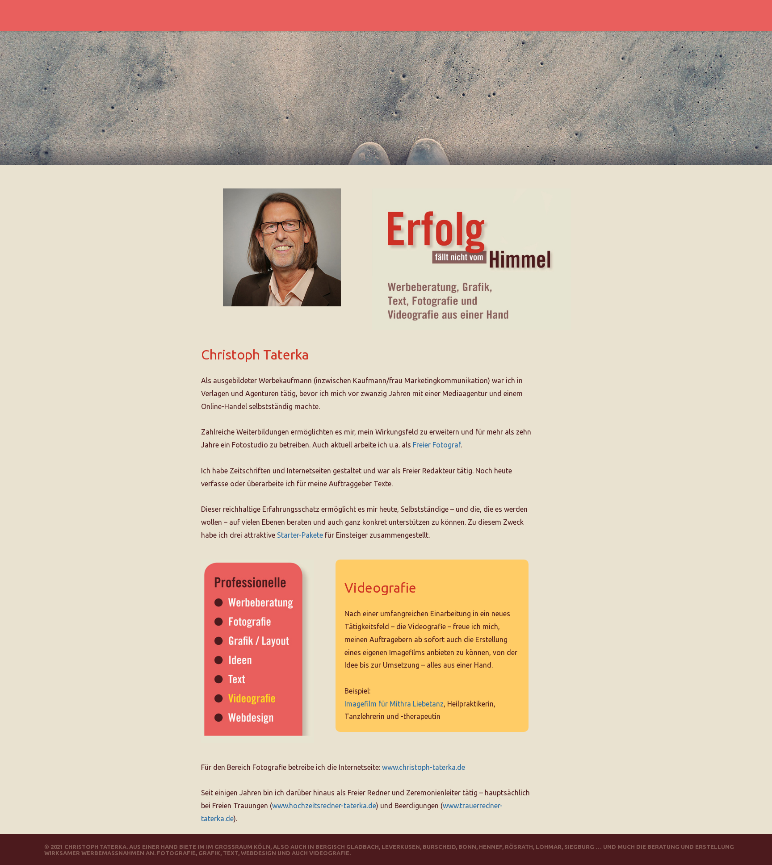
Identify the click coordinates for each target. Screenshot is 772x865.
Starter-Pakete (300, 535)
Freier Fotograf (437, 445)
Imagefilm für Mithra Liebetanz (394, 704)
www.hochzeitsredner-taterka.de (324, 806)
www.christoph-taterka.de (423, 767)
